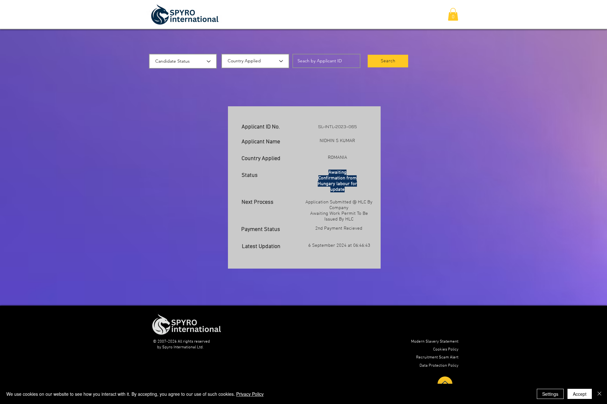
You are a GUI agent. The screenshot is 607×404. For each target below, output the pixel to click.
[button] (453, 14)
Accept (579, 394)
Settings (550, 394)
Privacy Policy (250, 394)
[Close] (599, 394)
